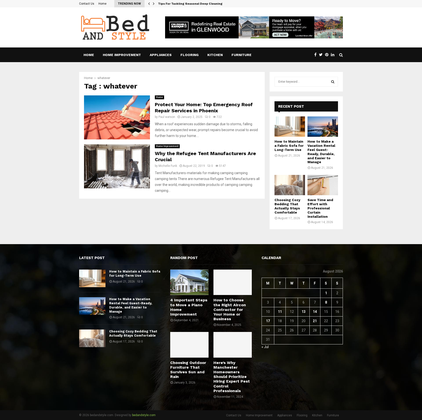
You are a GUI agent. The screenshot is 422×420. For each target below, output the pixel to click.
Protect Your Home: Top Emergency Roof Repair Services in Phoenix (204, 108)
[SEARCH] (332, 82)
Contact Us (86, 3)
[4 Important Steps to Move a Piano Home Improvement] (189, 282)
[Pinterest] (328, 55)
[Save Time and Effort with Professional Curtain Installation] (322, 185)
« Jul (265, 347)
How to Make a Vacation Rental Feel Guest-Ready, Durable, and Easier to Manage (321, 151)
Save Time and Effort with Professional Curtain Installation (320, 208)
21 (315, 321)
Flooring (189, 55)
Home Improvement (122, 55)
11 (280, 312)
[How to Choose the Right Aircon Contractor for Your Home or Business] (232, 282)
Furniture (242, 55)
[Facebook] (316, 55)
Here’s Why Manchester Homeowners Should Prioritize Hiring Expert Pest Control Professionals (231, 376)
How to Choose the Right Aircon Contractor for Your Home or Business (229, 309)
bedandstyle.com (144, 415)
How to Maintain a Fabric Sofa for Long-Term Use (289, 145)
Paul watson (166, 117)
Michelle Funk (167, 166)
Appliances (161, 55)
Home (102, 3)
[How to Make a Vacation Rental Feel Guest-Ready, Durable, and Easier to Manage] (322, 126)
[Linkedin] (334, 55)
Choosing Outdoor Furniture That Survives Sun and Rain (188, 369)
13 (304, 312)
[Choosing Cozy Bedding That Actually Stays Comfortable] (289, 185)
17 (268, 321)
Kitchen (215, 55)
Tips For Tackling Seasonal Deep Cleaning (194, 3)
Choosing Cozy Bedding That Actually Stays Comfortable (287, 206)
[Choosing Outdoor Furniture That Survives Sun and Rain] (189, 344)
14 (315, 312)
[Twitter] (322, 55)
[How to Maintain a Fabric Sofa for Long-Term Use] (289, 126)
